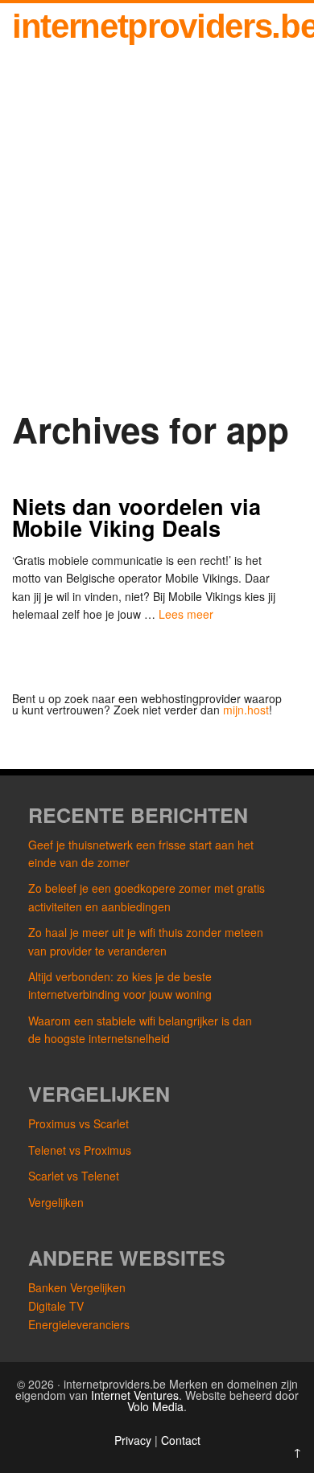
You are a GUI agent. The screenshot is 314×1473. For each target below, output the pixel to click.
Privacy (134, 1440)
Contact (180, 1440)
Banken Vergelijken (77, 1287)
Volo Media (155, 1406)
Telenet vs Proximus (79, 1150)
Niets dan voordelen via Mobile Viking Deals (136, 517)
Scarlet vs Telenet (73, 1176)
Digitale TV (56, 1306)
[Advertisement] (157, 243)
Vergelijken (56, 1202)
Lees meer (186, 614)
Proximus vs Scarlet (78, 1123)
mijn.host (246, 710)
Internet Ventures (135, 1395)
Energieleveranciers (79, 1324)
